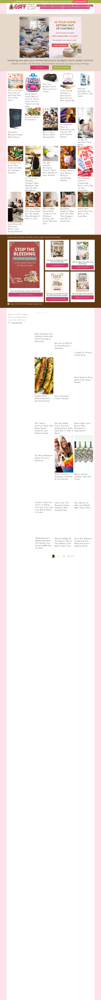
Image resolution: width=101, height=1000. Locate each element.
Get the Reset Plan (80, 1)
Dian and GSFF (17, 322)
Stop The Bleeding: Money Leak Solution (25, 291)
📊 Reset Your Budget (82, 297)
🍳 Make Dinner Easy (57, 265)
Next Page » (71, 556)
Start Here (39, 67)
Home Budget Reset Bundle (82, 294)
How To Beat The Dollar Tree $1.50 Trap (82, 263)
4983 (64, 556)
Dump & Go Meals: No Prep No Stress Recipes (57, 261)
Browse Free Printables (61, 67)
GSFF (22, 6)
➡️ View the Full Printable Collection (24, 304)
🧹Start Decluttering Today (57, 299)
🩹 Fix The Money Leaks (25, 294)
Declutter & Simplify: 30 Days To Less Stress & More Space (57, 294)
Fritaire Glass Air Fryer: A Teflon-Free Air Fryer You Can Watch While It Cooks (44, 507)
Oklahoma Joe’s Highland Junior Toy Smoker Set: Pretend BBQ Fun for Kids (43, 543)
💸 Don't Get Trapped (82, 267)
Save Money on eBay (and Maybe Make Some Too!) (82, 505)
